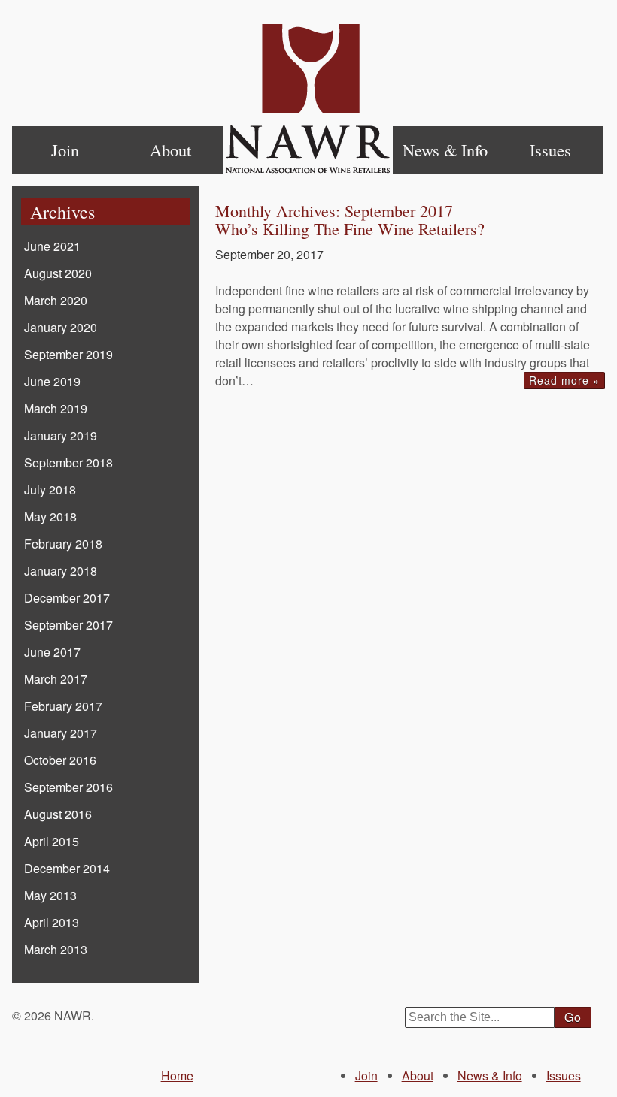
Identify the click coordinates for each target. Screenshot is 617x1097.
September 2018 (68, 462)
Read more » (564, 380)
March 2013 (55, 949)
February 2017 (63, 706)
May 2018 (50, 516)
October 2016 (60, 760)
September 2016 (68, 787)
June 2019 (52, 381)
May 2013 (50, 895)
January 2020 (60, 327)
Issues (550, 149)
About (170, 149)
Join (65, 149)
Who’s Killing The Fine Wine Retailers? (350, 229)
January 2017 (60, 733)
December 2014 (67, 868)
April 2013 (51, 922)
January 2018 (60, 570)
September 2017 (68, 624)
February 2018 (63, 543)
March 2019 (55, 408)
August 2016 (58, 814)
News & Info (445, 149)
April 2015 (51, 841)
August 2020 (58, 273)
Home (308, 99)
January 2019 (60, 435)
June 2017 (52, 651)
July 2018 (50, 489)
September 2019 (68, 354)
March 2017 (55, 679)
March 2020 (55, 300)
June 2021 (52, 246)
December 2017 (67, 597)
